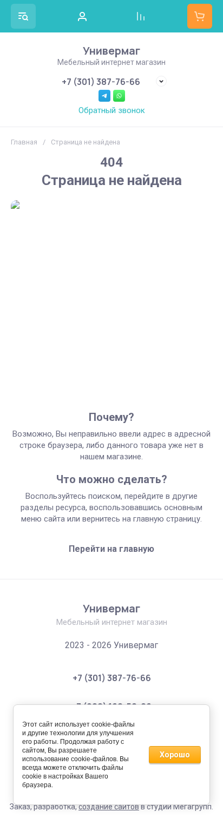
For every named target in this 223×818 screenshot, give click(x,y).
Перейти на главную (111, 549)
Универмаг (111, 50)
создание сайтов (108, 806)
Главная (24, 142)
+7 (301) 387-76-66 (101, 82)
